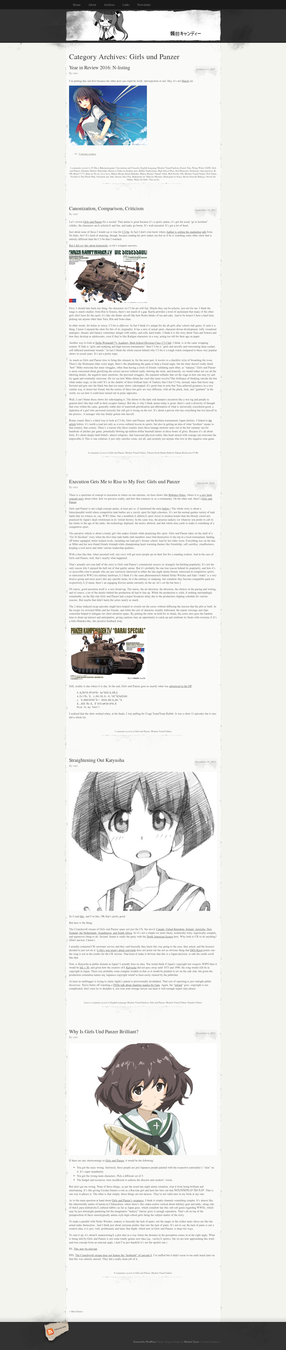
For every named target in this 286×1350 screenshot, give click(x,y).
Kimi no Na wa (92, 173)
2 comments (75, 167)
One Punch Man (88, 176)
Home (77, 5)
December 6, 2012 (206, 1033)
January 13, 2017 (205, 69)
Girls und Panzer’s (122, 1200)
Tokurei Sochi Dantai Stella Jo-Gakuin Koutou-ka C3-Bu (172, 452)
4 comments (93, 452)
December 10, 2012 (205, 761)
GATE (208, 167)
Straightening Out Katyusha (96, 760)
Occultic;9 (75, 176)
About (92, 5)
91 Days (95, 167)
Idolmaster (194, 170)
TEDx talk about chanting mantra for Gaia (136, 985)
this (82, 916)
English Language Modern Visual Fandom (159, 167)
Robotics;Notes (177, 495)
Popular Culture (195, 1002)
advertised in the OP (180, 686)
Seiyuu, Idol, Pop (123, 176)
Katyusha (131, 967)
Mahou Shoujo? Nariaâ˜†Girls (153, 173)
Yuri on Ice (154, 179)
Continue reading (87, 154)
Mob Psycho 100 (175, 173)
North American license (160, 936)
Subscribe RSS (55, 1332)
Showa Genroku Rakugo (194, 176)
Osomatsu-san (103, 176)
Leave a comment (92, 1002)
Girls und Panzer (92, 222)
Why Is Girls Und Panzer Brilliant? (103, 1031)
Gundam (85, 170)
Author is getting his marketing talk (186, 232)
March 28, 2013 (205, 483)
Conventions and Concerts (127, 167)
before (165, 508)
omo (75, 73)
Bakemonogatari (107, 167)
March (185, 81)
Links (126, 5)
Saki (112, 176)
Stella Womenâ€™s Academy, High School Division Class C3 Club (133, 343)
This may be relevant (85, 1249)
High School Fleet (166, 170)
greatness (138, 1200)
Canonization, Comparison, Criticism (106, 208)
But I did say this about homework (88, 245)
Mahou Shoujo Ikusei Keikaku (125, 173)
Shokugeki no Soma (172, 176)
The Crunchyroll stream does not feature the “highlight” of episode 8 (113, 1255)
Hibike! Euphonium (148, 170)
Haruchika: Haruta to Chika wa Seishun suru (118, 170)
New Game (211, 173)
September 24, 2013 (206, 210)
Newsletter (144, 5)
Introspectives (206, 170)
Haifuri (93, 170)
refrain (178, 985)
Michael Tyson (191, 1341)
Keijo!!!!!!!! (79, 173)
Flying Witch (198, 167)
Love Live (105, 173)
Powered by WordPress (144, 1341)
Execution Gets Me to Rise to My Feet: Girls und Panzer (124, 481)
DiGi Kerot (196, 950)
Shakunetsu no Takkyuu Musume (147, 176)
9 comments (119, 1272)
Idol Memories (182, 170)
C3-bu (125, 232)
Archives (109, 5)
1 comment (119, 731)
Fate (189, 167)
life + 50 (84, 967)
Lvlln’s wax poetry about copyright (116, 950)
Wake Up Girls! (141, 179)
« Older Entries (76, 1311)
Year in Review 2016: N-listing (99, 67)
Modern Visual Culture (195, 173)
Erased (183, 167)
